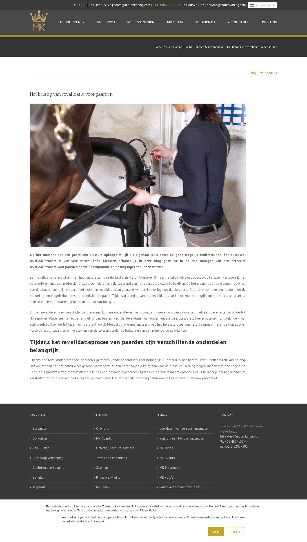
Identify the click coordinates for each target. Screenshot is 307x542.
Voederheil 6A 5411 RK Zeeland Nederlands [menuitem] (243, 428)
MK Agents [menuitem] (205, 22)
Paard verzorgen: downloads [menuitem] (180, 487)
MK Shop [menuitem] (102, 487)
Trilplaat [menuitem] (39, 487)
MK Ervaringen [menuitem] (141, 22)
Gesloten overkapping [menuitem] (48, 467)
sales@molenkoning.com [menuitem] (242, 436)
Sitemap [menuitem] (102, 467)
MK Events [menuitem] (167, 458)
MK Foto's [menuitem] (106, 22)
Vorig (252, 73)
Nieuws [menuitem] (162, 415)
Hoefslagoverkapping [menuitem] (48, 458)
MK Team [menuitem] (175, 22)
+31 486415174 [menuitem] (235, 441)
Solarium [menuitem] (39, 477)
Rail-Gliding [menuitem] (41, 448)
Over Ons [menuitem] (269, 22)
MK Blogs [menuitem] (166, 448)
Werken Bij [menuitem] (237, 22)
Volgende (267, 73)
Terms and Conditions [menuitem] (111, 458)
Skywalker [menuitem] (40, 438)
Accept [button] (216, 531)
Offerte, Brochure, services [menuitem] (115, 448)
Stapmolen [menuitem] (40, 428)
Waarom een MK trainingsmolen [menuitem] (182, 438)
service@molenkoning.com (226, 5)
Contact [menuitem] (227, 415)
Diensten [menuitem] (100, 415)
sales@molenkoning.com (132, 5)
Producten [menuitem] (70, 22)
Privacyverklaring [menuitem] (108, 477)
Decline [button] (235, 531)
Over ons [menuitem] (102, 428)
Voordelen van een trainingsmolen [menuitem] (184, 428)
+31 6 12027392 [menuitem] (235, 446)
